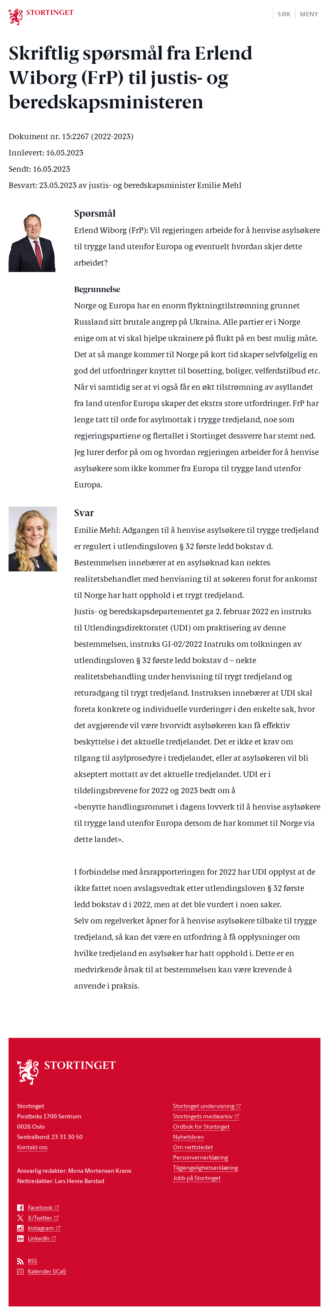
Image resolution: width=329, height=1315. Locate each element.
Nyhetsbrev (188, 1137)
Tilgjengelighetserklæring (205, 1167)
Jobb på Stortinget (197, 1178)
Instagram (41, 1228)
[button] (284, 13)
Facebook (40, 1207)
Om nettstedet (193, 1147)
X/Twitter (40, 1218)
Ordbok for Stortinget (201, 1126)
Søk (284, 14)
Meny (309, 14)
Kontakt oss (32, 1147)
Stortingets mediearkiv (203, 1116)
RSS (32, 1261)
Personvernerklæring (200, 1157)
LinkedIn (39, 1238)
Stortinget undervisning (203, 1106)
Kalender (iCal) (47, 1271)
